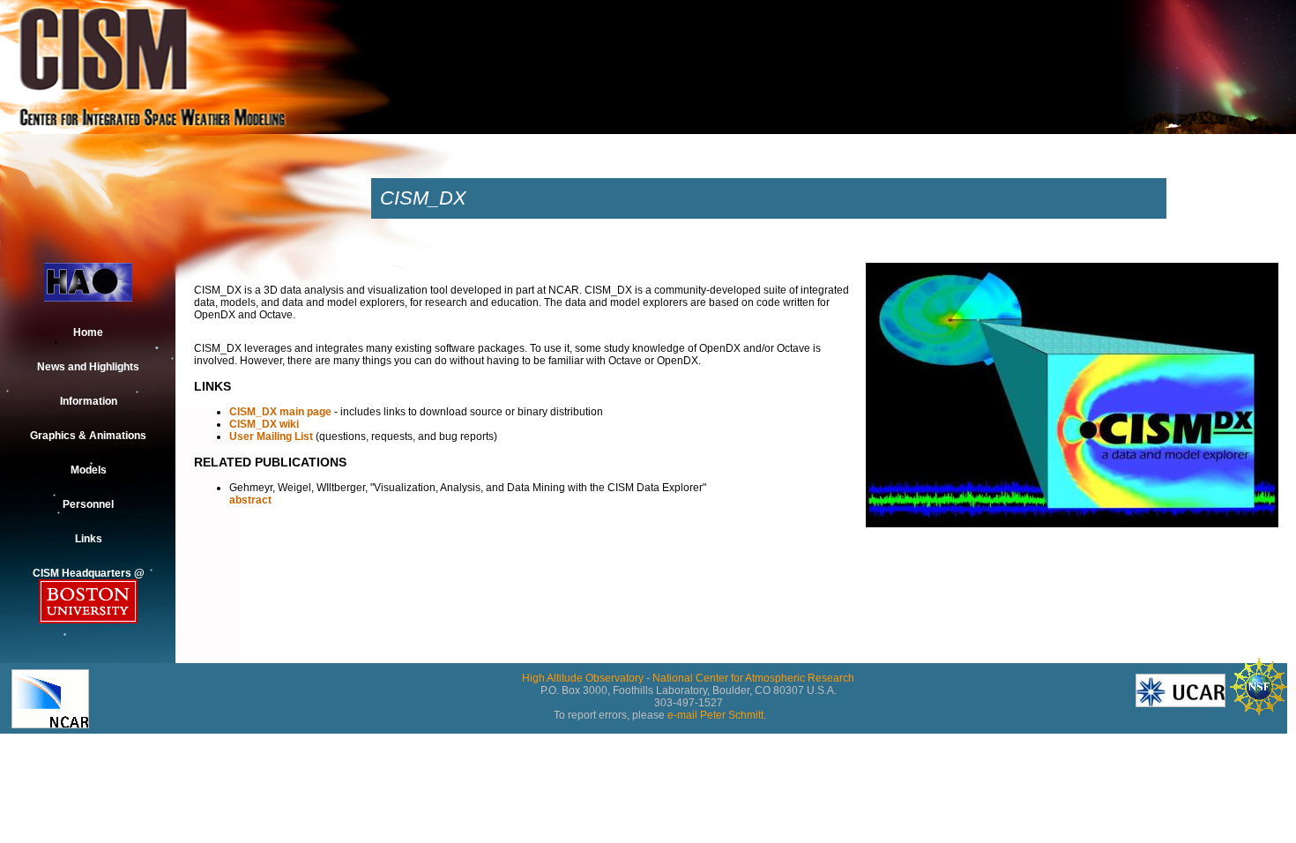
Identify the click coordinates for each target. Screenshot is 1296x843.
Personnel (88, 504)
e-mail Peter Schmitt (715, 715)
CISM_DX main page (280, 412)
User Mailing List (271, 436)
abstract (250, 500)
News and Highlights (88, 367)
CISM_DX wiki (264, 424)
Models (89, 470)
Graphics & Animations (88, 435)
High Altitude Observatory (583, 678)
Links (88, 539)
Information (88, 401)
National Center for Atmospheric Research (753, 678)
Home (88, 332)
